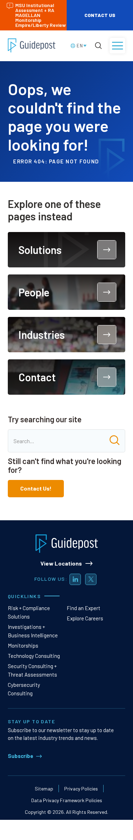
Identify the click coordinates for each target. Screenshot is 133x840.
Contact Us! (35, 488)
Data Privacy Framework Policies (66, 800)
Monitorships (23, 645)
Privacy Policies (81, 789)
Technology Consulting (34, 656)
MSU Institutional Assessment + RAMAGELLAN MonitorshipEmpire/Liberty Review (40, 15)
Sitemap (44, 789)
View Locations (61, 563)
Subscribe (20, 756)
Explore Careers (85, 618)
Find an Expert (83, 608)
